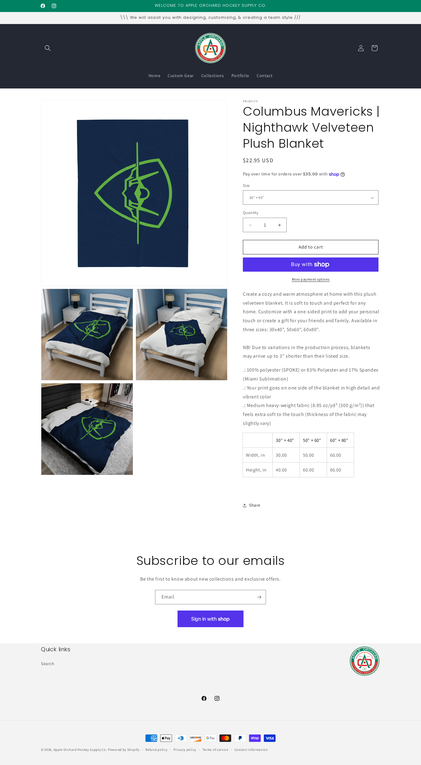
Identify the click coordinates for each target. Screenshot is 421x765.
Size (246, 185)
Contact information (251, 749)
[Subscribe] (259, 597)
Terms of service (215, 749)
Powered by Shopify (124, 749)
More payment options (311, 279)
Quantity (250, 213)
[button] (48, 48)
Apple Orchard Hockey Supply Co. (80, 749)
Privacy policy (185, 749)
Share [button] (254, 505)
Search (48, 663)
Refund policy (156, 749)
